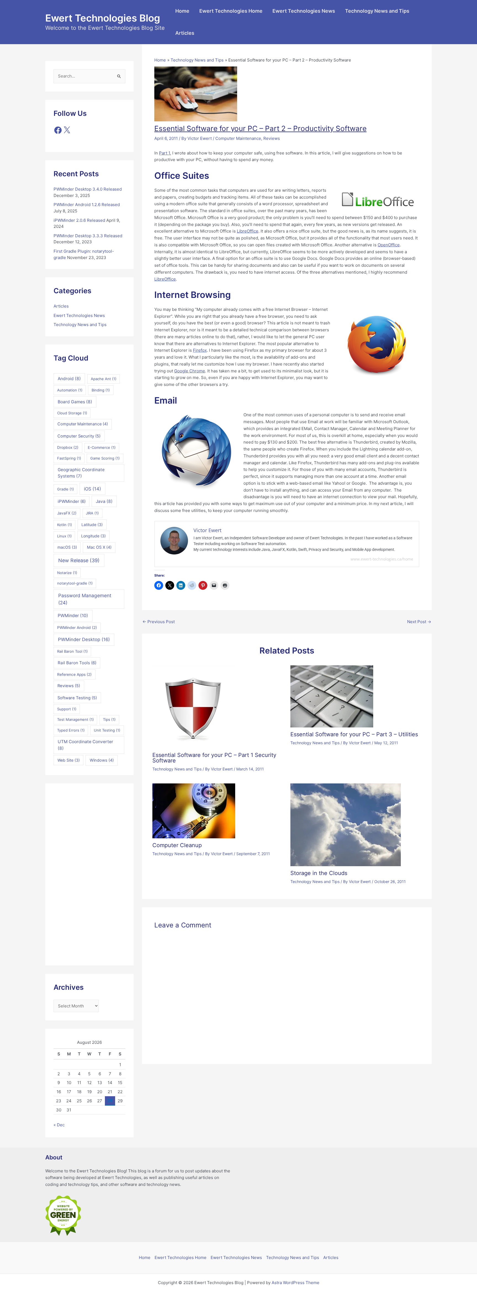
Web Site (68, 760)
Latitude (92, 524)
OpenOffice (389, 244)
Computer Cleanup (177, 845)
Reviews (68, 685)
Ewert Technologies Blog (102, 18)
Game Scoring (105, 458)
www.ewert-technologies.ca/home (382, 559)
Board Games (75, 401)
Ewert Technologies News (303, 11)
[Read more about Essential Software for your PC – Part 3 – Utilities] (331, 696)
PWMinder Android (77, 627)
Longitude (93, 536)
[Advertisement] (89, 874)
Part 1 (164, 153)
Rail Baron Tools (77, 662)
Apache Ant (103, 379)
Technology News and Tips (377, 11)
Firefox (200, 350)
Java (104, 501)
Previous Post (158, 622)
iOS (92, 489)
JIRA (92, 513)
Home (182, 11)
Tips (109, 719)
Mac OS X (99, 547)
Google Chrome (189, 371)
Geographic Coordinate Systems (81, 473)
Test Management (75, 719)
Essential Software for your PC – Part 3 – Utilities (354, 734)
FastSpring (69, 458)
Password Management (84, 599)
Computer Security (78, 436)
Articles (184, 33)
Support (66, 709)
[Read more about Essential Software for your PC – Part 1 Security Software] (193, 706)
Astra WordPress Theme (295, 1282)
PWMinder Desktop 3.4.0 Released (88, 189)
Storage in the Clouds (318, 873)
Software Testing (77, 697)
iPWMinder (72, 501)
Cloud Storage (72, 413)
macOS (67, 547)
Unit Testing (107, 730)
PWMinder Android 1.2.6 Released (87, 204)
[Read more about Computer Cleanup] (193, 810)
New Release (79, 560)
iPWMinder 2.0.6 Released (79, 220)
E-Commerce (102, 447)
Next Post (419, 622)
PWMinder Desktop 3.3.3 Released (88, 235)
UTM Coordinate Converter (85, 745)
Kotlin (64, 524)
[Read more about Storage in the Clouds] (345, 824)
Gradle (65, 489)
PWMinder (73, 615)
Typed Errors (71, 730)
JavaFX (66, 513)
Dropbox (67, 447)
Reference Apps (74, 674)
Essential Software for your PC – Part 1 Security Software (214, 758)
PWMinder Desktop (84, 639)
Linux (64, 536)
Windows (102, 760)
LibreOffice (247, 231)
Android (69, 378)
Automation (70, 390)
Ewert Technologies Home (231, 11)
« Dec (59, 1124)
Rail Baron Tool (72, 651)
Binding (101, 390)
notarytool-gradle (75, 583)
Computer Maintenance (82, 424)
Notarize (67, 572)
